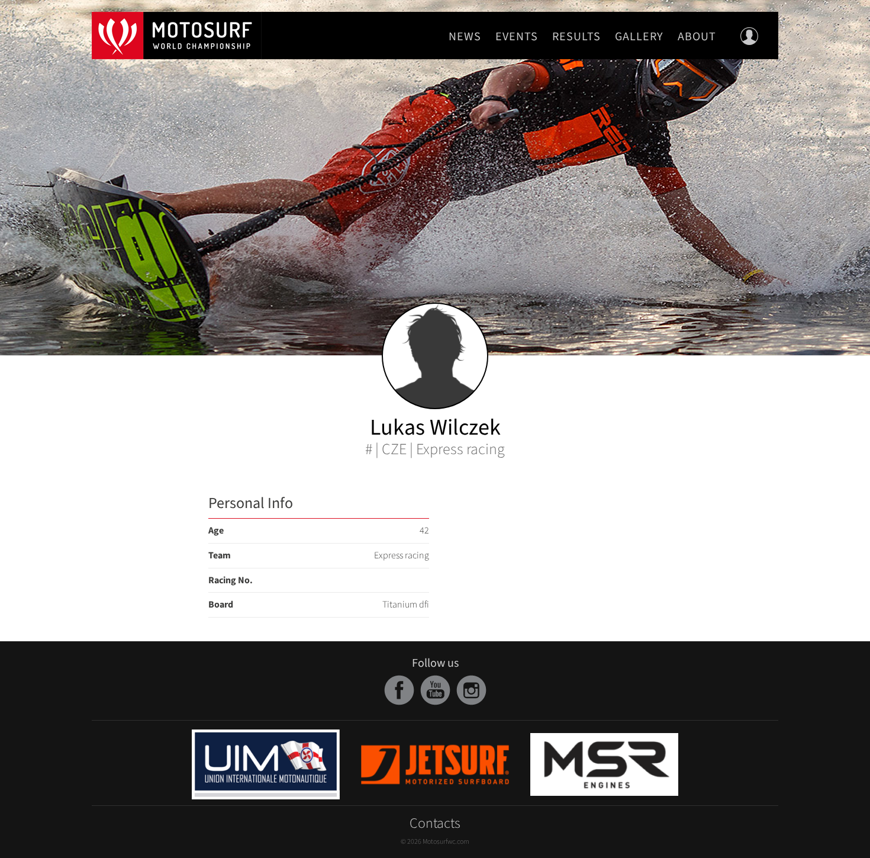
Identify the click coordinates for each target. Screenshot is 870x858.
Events (516, 36)
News (465, 36)
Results (576, 36)
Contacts (435, 823)
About (697, 36)
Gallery (639, 36)
